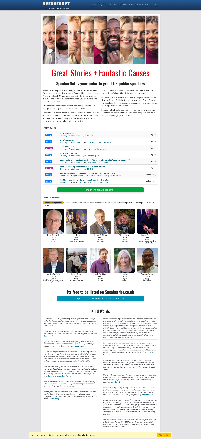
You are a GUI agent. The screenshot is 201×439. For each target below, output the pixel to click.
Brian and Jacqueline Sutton (59, 376)
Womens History (95, 182)
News (94, 4)
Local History (92, 142)
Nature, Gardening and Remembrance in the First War (82, 167)
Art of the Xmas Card (68, 153)
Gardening (102, 149)
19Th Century (90, 175)
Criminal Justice (115, 175)
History (48, 135)
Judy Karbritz (116, 382)
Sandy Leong (54, 399)
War (92, 136)
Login (154, 4)
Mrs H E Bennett (81, 346)
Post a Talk (142, 4)
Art (88, 136)
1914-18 (90, 169)
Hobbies (49, 148)
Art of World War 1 (67, 133)
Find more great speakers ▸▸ (100, 189)
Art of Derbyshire (67, 140)
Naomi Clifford (65, 175)
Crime (106, 182)
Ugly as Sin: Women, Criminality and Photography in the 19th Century (89, 173)
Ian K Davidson (128, 337)
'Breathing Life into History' (70, 136)
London (80, 175)
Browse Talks (112, 4)
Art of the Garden (67, 147)
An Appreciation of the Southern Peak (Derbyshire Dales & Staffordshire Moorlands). (95, 160)
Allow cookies (164, 435)
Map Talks (128, 4)
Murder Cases (102, 175)
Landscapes (107, 142)
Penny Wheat (147, 394)
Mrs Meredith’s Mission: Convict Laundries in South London (84, 180)
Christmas (91, 156)
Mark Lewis (48, 326)
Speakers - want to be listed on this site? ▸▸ (100, 298)
